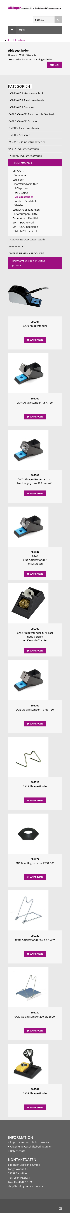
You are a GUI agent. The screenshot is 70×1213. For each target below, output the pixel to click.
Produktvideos (16, 40)
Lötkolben (18, 179)
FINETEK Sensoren (19, 135)
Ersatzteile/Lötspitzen (20, 59)
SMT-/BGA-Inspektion (25, 226)
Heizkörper (21, 192)
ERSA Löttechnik (27, 55)
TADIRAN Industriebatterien (25, 156)
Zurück (54, 65)
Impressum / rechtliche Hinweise (30, 1142)
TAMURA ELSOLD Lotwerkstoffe (26, 239)
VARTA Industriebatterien (23, 149)
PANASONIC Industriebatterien (27, 142)
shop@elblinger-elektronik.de (26, 1186)
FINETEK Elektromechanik (23, 128)
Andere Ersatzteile (26, 201)
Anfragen (36, 339)
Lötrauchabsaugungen (26, 209)
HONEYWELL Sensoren (21, 107)
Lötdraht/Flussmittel (25, 231)
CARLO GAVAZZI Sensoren (23, 121)
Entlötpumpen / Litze (25, 214)
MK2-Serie (19, 171)
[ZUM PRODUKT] (35, 296)
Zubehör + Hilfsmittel (25, 218)
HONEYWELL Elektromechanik (26, 100)
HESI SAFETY (15, 246)
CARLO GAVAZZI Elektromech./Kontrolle (31, 114)
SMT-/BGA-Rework (23, 222)
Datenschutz (17, 1151)
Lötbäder (18, 205)
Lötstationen (20, 175)
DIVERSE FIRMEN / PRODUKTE (26, 253)
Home (11, 55)
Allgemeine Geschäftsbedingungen (31, 1146)
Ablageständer (44, 59)
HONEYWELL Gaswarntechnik (25, 93)
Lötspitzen (21, 188)
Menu (22, 30)
